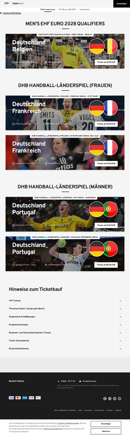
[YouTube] (119, 400)
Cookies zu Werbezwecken (68, 423)
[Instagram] (114, 400)
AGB (80, 410)
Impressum (88, 410)
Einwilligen (106, 424)
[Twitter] (109, 400)
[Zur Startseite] (14, 4)
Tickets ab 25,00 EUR (106, 265)
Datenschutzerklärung (53, 429)
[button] (121, 4)
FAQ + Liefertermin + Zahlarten (65, 410)
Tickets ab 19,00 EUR (106, 62)
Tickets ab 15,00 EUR (106, 124)
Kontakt (110, 410)
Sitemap (118, 410)
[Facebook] (105, 400)
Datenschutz (99, 410)
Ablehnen (106, 431)
